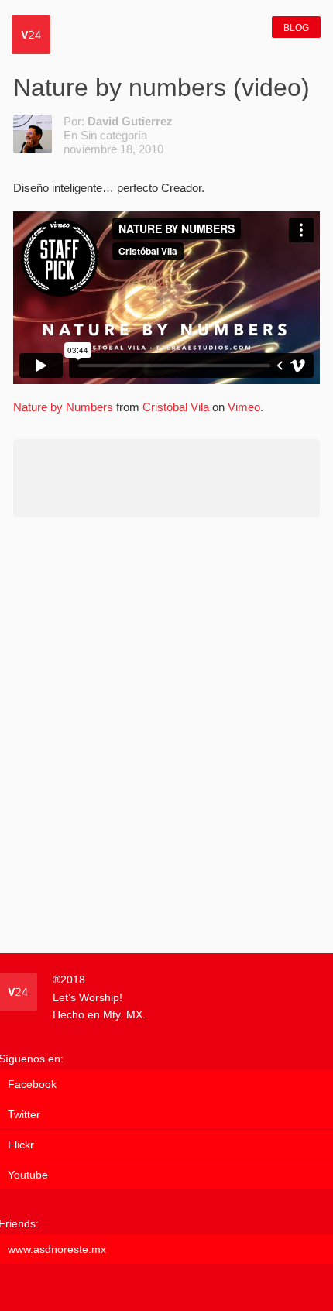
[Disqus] (166, 734)
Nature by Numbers (63, 407)
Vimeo (244, 407)
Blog (296, 27)
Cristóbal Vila (175, 407)
